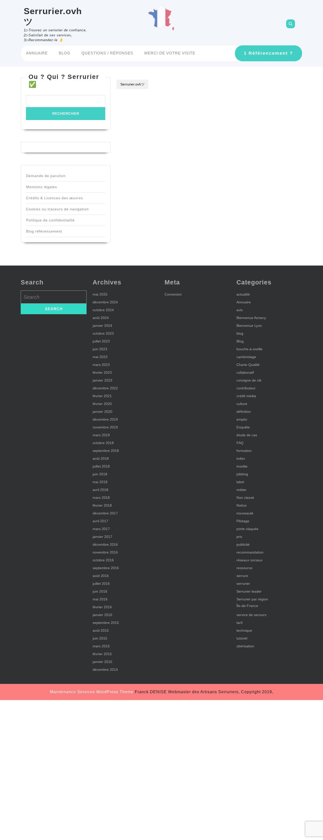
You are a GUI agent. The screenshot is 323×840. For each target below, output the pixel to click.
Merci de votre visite (169, 53)
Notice (241, 505)
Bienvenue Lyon (249, 326)
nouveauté (244, 513)
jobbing (242, 474)
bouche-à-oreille (249, 349)
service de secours (251, 615)
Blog (64, 53)
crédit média (246, 396)
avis (239, 310)
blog (239, 333)
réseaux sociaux (249, 560)
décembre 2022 (105, 388)
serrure (242, 576)
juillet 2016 (101, 584)
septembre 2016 (106, 568)
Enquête (243, 427)
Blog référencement (44, 231)
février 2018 (102, 505)
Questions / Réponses (107, 53)
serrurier (243, 584)
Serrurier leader (249, 591)
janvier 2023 (102, 380)
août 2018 (101, 458)
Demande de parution (46, 176)
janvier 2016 (102, 615)
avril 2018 (100, 490)
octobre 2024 (103, 310)
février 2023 (102, 372)
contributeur (246, 388)
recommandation (249, 552)
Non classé (245, 498)
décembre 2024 (105, 302)
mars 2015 (101, 646)
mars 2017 (101, 529)
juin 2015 (100, 638)
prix (239, 537)
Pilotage (242, 521)
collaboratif (245, 372)
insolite (242, 466)
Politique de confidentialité (50, 220)
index (240, 458)
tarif (239, 623)
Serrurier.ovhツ (132, 84)
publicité (243, 544)
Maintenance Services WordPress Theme (91, 692)
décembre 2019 (105, 419)
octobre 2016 (103, 560)
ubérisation (245, 646)
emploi (241, 419)
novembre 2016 (105, 552)
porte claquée (247, 529)
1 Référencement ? (268, 53)
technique (244, 630)
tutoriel (241, 638)
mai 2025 (100, 294)
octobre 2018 (103, 443)
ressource (244, 568)
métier (241, 490)
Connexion (173, 294)
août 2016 (101, 576)
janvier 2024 (102, 326)
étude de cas (246, 435)
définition (243, 412)
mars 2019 (101, 435)
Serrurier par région (252, 599)
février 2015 (102, 654)
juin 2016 (100, 591)
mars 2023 (101, 365)
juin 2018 (100, 474)
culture (241, 404)
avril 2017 (100, 521)
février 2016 (102, 607)
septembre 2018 (106, 451)
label (240, 482)
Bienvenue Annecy (251, 318)
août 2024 (101, 318)
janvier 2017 (102, 537)
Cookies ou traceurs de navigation (57, 209)
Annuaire (37, 53)
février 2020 (102, 404)
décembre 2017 (105, 513)
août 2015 (101, 630)
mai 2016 (100, 599)
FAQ (240, 443)
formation (244, 451)
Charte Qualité (248, 365)
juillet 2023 (101, 341)
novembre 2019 (105, 427)
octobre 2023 (103, 333)
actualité (243, 294)
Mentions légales (41, 187)
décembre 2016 (105, 544)
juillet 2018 (101, 466)
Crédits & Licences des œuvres (54, 198)
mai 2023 (100, 357)
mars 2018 (101, 498)
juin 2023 (100, 349)
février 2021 (102, 396)
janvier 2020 (102, 412)
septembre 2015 (106, 623)
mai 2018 (100, 482)
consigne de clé (248, 380)
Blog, (240, 341)
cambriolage (246, 357)
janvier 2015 (102, 662)
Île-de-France (247, 606)
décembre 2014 (105, 670)
